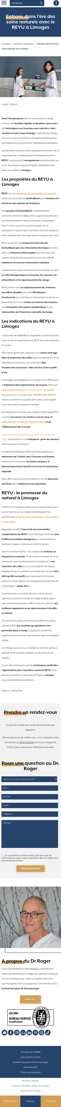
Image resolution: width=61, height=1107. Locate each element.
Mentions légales (30, 1080)
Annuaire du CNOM (30, 1052)
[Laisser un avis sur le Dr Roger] (17, 1032)
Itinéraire (50, 1101)
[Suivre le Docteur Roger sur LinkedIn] (29, 1032)
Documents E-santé (30, 1057)
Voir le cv (29, 999)
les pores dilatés (35, 390)
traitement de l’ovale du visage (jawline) (23, 422)
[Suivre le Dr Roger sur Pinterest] (35, 1032)
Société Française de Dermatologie (30, 1062)
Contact (30, 1101)
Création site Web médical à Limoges (30, 1086)
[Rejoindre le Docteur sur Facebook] (11, 1032)
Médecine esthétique (24, 44)
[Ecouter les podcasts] (23, 1032)
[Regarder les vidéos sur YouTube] (4, 1032)
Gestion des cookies (30, 1091)
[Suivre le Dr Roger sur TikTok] (48, 1032)
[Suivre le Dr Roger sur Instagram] (41, 1032)
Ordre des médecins (30, 1072)
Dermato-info (30, 1067)
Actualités (6, 44)
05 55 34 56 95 (27, 742)
